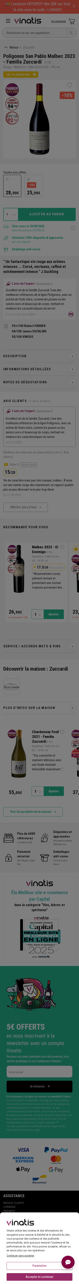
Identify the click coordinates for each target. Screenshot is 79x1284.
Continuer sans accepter (20, 1255)
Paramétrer (39, 1266)
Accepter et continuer (39, 1277)
